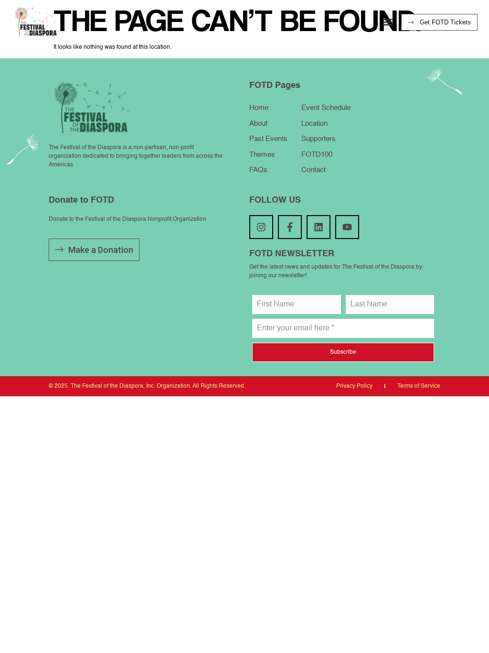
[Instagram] (261, 227)
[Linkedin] (318, 227)
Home (258, 107)
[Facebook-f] (290, 227)
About (258, 123)
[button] (387, 22)
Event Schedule (326, 107)
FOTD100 (316, 154)
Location (314, 123)
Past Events (268, 138)
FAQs (258, 170)
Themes (262, 154)
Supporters (318, 138)
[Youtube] (347, 227)
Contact (313, 170)
